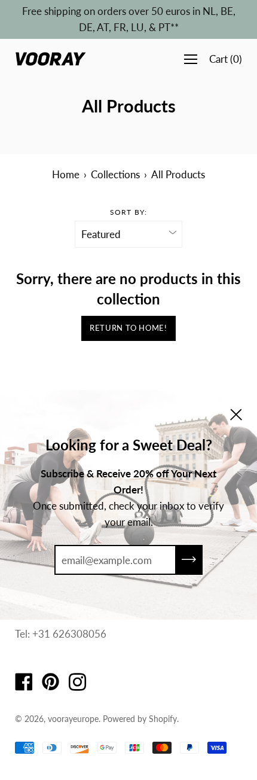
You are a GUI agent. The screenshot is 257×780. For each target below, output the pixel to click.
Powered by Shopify (140, 719)
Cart (225, 59)
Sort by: (129, 212)
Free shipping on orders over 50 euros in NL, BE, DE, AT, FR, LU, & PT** (128, 19)
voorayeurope (73, 719)
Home (65, 174)
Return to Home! (128, 328)
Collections (115, 174)
